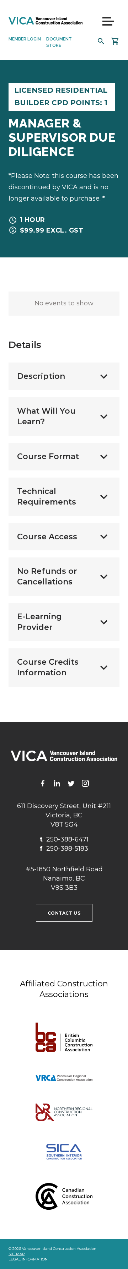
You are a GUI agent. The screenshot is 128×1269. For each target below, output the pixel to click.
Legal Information (28, 1259)
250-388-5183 (64, 849)
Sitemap (17, 1254)
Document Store (59, 42)
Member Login (25, 39)
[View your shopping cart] (115, 41)
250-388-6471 (64, 839)
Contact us (64, 913)
